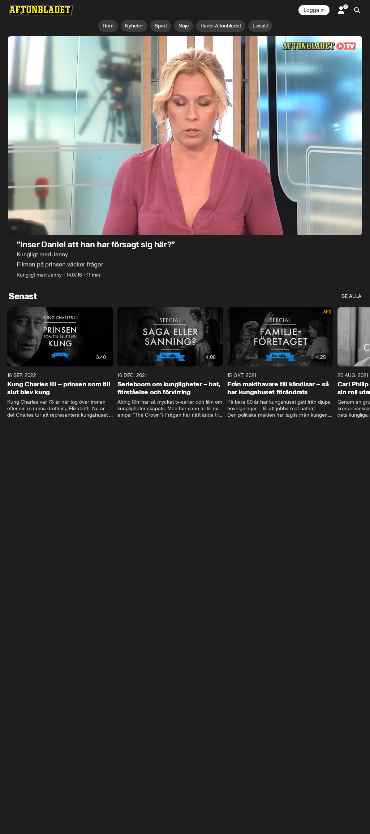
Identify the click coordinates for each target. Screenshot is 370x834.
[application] (185, 135)
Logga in (314, 10)
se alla (351, 296)
